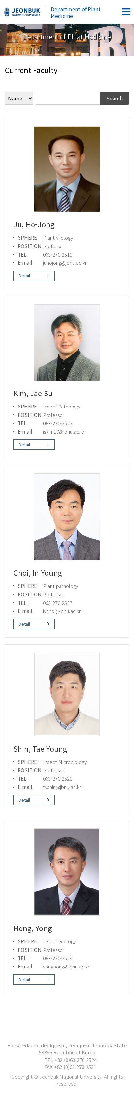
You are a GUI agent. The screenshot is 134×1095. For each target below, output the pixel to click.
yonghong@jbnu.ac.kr (66, 966)
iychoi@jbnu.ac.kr (62, 610)
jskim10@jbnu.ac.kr (63, 431)
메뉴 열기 (126, 12)
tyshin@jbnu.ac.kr (62, 786)
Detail (24, 276)
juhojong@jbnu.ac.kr (65, 262)
